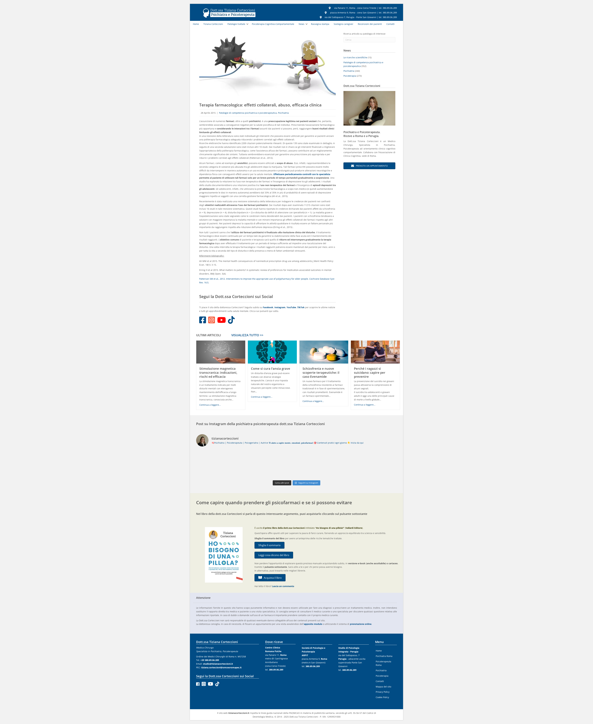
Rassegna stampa (320, 24)
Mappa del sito (383, 686)
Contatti (390, 24)
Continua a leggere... (210, 404)
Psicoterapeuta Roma (383, 663)
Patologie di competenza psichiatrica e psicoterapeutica (248, 112)
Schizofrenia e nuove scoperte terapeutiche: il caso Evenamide (321, 372)
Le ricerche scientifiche (355, 57)
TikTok (301, 307)
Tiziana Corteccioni (213, 24)
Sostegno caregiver (343, 24)
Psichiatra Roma (384, 656)
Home (196, 24)
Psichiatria (283, 112)
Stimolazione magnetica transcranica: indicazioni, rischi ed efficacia (218, 372)
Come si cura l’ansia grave (270, 368)
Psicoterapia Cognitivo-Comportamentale (273, 24)
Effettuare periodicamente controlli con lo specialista (301, 174)
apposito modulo (313, 624)
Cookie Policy (382, 697)
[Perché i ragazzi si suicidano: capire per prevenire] (375, 351)
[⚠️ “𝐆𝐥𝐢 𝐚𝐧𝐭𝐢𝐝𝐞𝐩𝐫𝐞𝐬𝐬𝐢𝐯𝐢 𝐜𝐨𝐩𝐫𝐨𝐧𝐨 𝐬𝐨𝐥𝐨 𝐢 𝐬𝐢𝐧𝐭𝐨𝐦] (220, 464)
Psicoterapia (349, 75)
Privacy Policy (382, 692)
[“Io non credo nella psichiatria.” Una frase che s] (271, 464)
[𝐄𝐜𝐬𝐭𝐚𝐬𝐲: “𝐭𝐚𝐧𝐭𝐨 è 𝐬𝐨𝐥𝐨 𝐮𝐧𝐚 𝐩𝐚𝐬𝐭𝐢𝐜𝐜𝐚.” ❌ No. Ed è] (372, 464)
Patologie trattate (236, 24)
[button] (247, 24)
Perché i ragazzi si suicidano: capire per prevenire (369, 372)
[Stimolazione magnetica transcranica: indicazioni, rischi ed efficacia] (220, 351)
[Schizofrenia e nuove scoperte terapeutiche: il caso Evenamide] (323, 351)
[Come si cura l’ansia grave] (272, 351)
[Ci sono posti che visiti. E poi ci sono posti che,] (321, 464)
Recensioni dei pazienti (370, 24)
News (301, 24)
